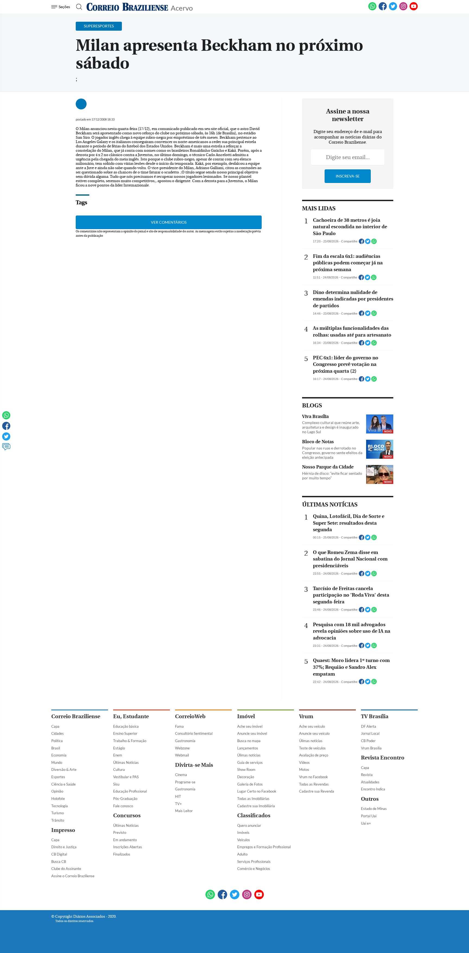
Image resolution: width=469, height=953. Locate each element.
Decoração (245, 777)
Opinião (57, 791)
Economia (58, 755)
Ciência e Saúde (63, 784)
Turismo (57, 813)
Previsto (119, 832)
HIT (178, 796)
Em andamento (125, 840)
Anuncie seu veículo (314, 733)
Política (57, 741)
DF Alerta (368, 726)
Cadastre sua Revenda (316, 791)
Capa (55, 726)
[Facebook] (383, 9)
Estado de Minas (374, 808)
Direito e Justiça (64, 847)
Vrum (306, 716)
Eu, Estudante (131, 716)
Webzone (182, 748)
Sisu (116, 784)
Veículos (243, 840)
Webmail (182, 755)
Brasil (55, 748)
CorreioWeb (190, 716)
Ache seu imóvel (249, 726)
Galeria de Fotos (250, 784)
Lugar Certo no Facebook (256, 791)
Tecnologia (59, 806)
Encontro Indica (373, 789)
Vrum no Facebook (313, 777)
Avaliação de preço (313, 755)
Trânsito (57, 820)
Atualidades (370, 782)
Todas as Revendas (314, 784)
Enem (117, 755)
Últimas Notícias (126, 762)
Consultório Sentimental (194, 733)
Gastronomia (185, 741)
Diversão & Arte (64, 769)
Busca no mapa (249, 741)
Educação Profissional (130, 791)
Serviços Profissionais (254, 861)
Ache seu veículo (312, 726)
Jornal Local (370, 733)
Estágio (119, 748)
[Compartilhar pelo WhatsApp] (374, 243)
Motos (304, 769)
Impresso (63, 830)
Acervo (182, 7)
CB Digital (59, 854)
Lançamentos (247, 748)
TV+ (178, 804)
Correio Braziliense (75, 716)
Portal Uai (368, 816)
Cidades (57, 733)
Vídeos (304, 762)
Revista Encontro (382, 758)
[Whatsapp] (6, 418)
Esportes (58, 777)
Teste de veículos (312, 748)
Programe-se (185, 782)
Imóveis (243, 832)
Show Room (246, 769)
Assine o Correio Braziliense (72, 876)
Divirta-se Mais (194, 765)
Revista (367, 774)
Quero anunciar (249, 825)
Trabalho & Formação (129, 741)
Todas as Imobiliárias (253, 798)
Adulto (242, 854)
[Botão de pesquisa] (77, 6)
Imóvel (246, 716)
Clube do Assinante (66, 868)
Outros (370, 799)
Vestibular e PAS (126, 777)
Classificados (253, 815)
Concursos (127, 815)
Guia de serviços (250, 762)
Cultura (119, 769)
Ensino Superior (125, 733)
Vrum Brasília (371, 748)
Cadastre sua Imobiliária (256, 806)
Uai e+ (366, 823)
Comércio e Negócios (253, 868)
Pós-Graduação (125, 798)
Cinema (181, 774)
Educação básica (126, 726)
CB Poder (368, 741)
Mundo (56, 762)
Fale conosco (123, 806)
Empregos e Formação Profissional (264, 847)
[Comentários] (6, 449)
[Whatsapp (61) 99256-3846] (372, 9)
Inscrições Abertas (127, 847)
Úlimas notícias (249, 755)
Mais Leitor (184, 811)
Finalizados (121, 854)
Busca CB (58, 861)
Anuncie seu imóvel (252, 733)
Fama (179, 726)
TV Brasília (374, 716)
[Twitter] (6, 439)
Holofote (58, 798)
